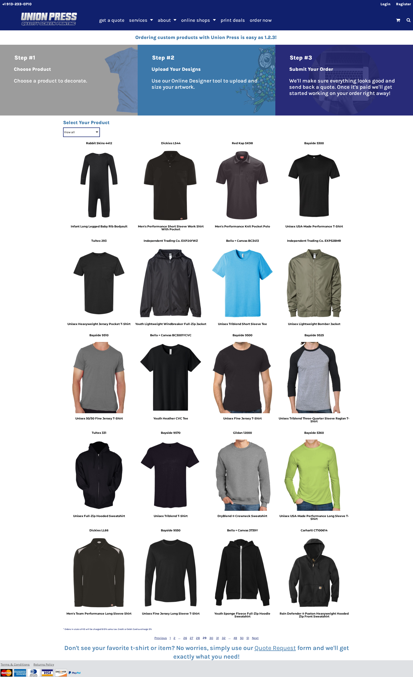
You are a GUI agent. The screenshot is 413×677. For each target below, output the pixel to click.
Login (385, 4)
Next (255, 638)
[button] (141, 20)
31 (217, 638)
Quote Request (275, 648)
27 (191, 638)
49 (235, 638)
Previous (160, 638)
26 (185, 638)
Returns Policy (43, 664)
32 (224, 638)
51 (247, 638)
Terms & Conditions (15, 664)
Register (403, 4)
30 (211, 638)
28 (198, 638)
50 (242, 638)
